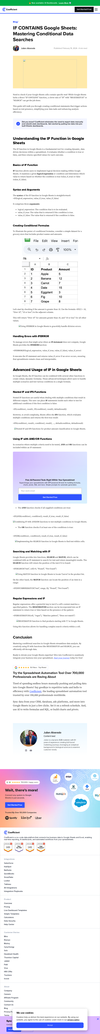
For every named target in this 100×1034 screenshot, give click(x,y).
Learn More (64, 3)
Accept (50, 1025)
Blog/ (15, 21)
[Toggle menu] (96, 9)
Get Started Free (84, 9)
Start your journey (62, 658)
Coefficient (35, 691)
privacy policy (73, 1019)
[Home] (9, 9)
